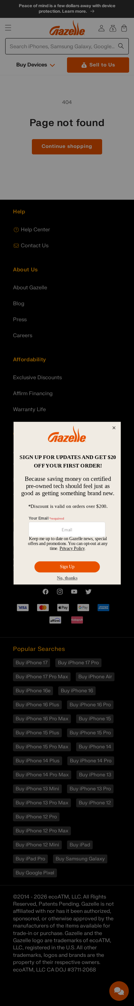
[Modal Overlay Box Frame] (67, 503)
